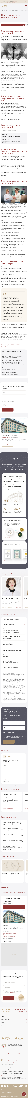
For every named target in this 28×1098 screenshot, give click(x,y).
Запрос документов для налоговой (11, 1062)
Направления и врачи (6, 1019)
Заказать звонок (23, 1011)
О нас (2, 1016)
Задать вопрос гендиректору (10, 1060)
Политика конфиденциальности (7, 1093)
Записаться (8, 410)
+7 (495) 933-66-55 (6, 437)
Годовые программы (14, 6)
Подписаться (9, 997)
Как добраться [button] (7, 445)
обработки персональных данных (11, 405)
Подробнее (7, 537)
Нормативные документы (7, 1069)
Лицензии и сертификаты (7, 1064)
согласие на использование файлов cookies (9, 2)
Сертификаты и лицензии (10, 561)
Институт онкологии (8, 934)
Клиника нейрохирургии (9, 936)
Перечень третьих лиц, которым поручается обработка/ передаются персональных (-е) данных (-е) (13, 1079)
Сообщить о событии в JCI (8, 1075)
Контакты (3, 1029)
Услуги (2, 1022)
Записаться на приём (14, 907)
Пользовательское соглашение (7, 1092)
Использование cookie (5, 1091)
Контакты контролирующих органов (9, 1067)
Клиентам (3, 1025)
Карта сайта (3, 1089)
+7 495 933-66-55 (21, 1009)
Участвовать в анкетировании (15, 1049)
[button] (25, 1)
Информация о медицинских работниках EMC (12, 1071)
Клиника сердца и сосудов (9, 933)
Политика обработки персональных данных (11, 1073)
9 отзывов (18, 607)
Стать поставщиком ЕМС (14, 1054)
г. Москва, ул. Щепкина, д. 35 (10, 435)
